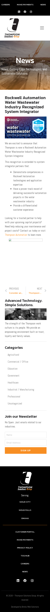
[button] (42, 28)
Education (13, 368)
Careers (5, 4)
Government (13, 375)
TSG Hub (25, 555)
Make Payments (25, 4)
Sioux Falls (25, 510)
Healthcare (13, 382)
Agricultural (13, 354)
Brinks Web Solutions (30, 606)
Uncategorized (15, 403)
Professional (14, 396)
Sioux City (25, 501)
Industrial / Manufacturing (21, 389)
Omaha (25, 518)
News (43, 4)
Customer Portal (25, 531)
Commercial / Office (18, 361)
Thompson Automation (16, 235)
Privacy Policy (25, 547)
